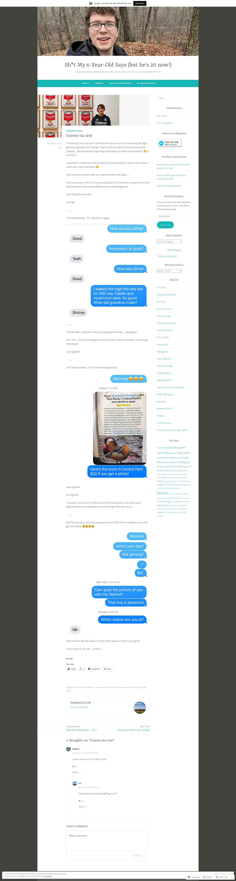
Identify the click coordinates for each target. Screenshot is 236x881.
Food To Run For (164, 358)
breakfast (160, 481)
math (180, 494)
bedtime (184, 474)
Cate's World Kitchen (166, 323)
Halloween (162, 488)
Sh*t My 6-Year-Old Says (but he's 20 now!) (118, 65)
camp (165, 481)
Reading (178, 501)
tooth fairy (178, 512)
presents (172, 502)
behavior (160, 478)
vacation (160, 516)
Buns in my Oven (164, 309)
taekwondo (183, 509)
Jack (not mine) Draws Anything (170, 387)
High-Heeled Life (164, 380)
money (159, 498)
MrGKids (160, 415)
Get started (139, 3)
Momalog (161, 401)
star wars (169, 509)
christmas (186, 481)
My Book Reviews (146, 83)
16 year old (182, 470)
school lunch (173, 505)
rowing (184, 502)
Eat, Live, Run (163, 337)
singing (159, 509)
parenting (164, 501)
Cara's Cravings (163, 316)
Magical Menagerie (165, 394)
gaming (182, 485)
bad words (173, 474)
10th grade (185, 462)
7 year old (182, 453)
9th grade (164, 462)
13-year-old (186, 466)
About (85, 83)
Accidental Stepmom (166, 294)
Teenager (161, 512)
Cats (181, 481)
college (160, 484)
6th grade (171, 453)
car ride (176, 481)
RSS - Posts (162, 115)
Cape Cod (171, 481)
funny (177, 484)
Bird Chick (161, 301)
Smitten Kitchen (164, 423)
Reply (75, 772)
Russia (159, 505)
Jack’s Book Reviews (120, 83)
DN (60, 148)
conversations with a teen (105, 687)
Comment (138, 855)
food (170, 484)
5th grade (178, 447)
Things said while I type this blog (134, 728)
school (165, 505)
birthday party (174, 478)
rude (188, 501)
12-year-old (174, 466)
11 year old (162, 466)
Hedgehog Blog (164, 373)
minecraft (185, 494)
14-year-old (78, 687)
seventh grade (182, 505)
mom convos (129, 687)
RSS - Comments (164, 122)
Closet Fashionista (165, 330)
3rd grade (168, 447)
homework (175, 488)
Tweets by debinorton (167, 256)
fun (173, 485)
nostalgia (186, 498)
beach (179, 474)
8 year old (167, 457)
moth (169, 498)
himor (168, 488)
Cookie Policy (48, 876)
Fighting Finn (162, 351)
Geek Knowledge (164, 365)
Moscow (164, 498)
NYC (158, 501)
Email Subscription (174, 196)
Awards (99, 83)
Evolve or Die (163, 344)
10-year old (175, 462)
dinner (165, 485)
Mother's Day (175, 498)
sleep (163, 509)
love (176, 494)
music (182, 498)
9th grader (88, 687)
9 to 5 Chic (161, 287)
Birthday (166, 478)
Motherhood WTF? (165, 408)
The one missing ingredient (169, 185)
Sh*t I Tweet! (174, 250)
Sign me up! (165, 224)
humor (120, 687)
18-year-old (166, 474)
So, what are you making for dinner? (172, 430)
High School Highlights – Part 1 (81, 728)
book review (183, 478)
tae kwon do (175, 509)
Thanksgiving (169, 512)
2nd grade (160, 448)
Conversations (74, 131)
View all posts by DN (79, 707)
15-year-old (173, 470)
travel (183, 512)
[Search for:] (174, 98)
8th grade (178, 458)
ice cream (172, 494)
